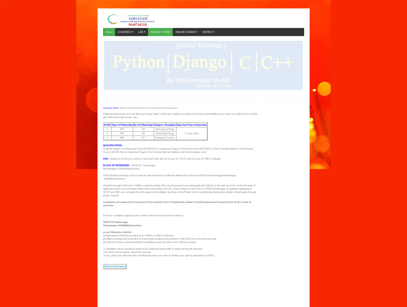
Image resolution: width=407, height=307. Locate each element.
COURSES (124, 32)
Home (109, 32)
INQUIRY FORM (160, 32)
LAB (141, 32)
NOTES (208, 32)
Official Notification (114, 266)
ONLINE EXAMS (185, 32)
